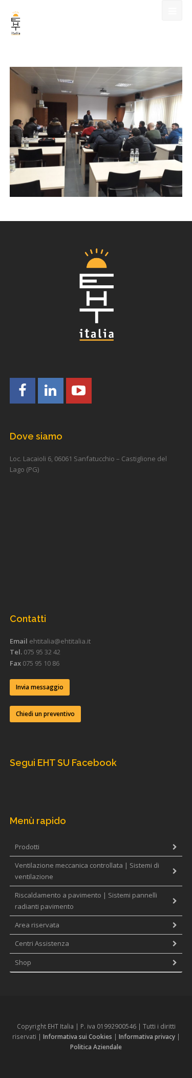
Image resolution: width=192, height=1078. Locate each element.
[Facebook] (22, 391)
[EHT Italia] (16, 23)
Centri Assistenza (42, 943)
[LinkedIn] (50, 391)
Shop (23, 962)
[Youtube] (79, 391)
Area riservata (37, 924)
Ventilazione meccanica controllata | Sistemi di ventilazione (87, 871)
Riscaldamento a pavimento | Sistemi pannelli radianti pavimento (86, 900)
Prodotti (27, 846)
